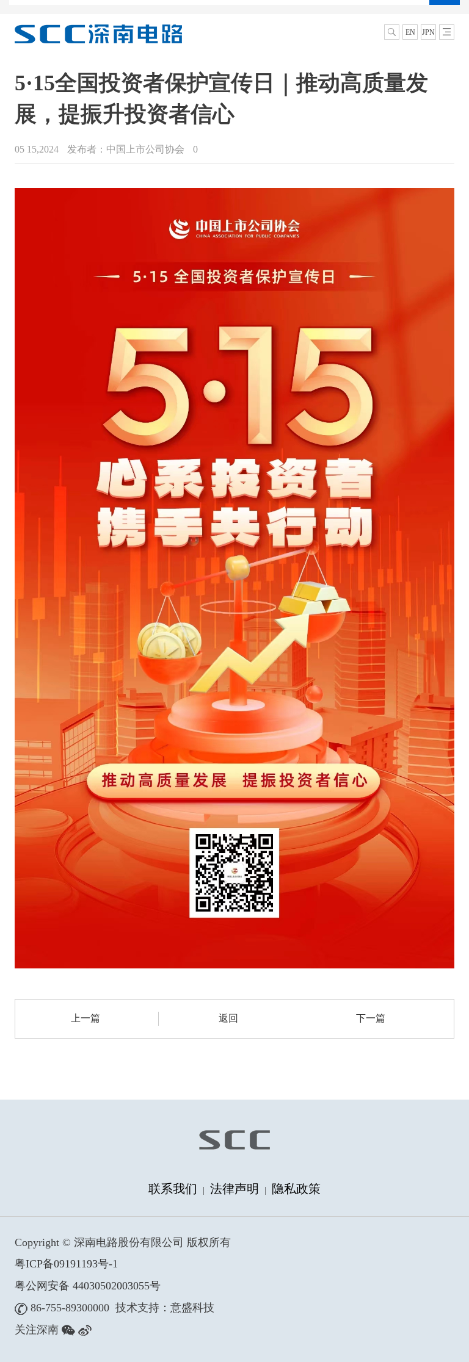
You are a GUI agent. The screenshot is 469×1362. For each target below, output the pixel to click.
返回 (228, 1018)
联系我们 (172, 1188)
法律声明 (234, 1188)
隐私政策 (296, 1188)
